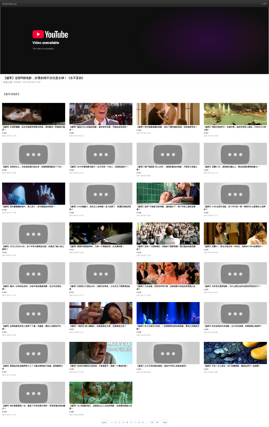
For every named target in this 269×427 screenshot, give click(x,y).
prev (104, 422)
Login (264, 4)
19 (157, 422)
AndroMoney (9, 3)
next (165, 422)
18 (152, 422)
